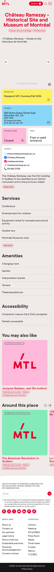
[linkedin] (24, 511)
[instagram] (9, 511)
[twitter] (14, 511)
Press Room (34, 535)
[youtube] (19, 511)
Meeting (32, 528)
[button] (49, 84)
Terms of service (10, 539)
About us (6, 524)
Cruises (31, 547)
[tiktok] (34, 511)
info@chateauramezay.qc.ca (21, 153)
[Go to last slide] (6, 62)
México (31, 550)
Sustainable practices (12, 543)
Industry (32, 524)
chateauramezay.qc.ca (18, 165)
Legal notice (8, 535)
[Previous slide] (45, 405)
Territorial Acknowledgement (11, 548)
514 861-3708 (13, 168)
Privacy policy (27, 569)
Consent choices (10, 553)
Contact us (7, 528)
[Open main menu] (50, 3)
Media (31, 539)
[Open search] (45, 4)
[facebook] (4, 511)
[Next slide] (48, 62)
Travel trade (34, 543)
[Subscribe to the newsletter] (49, 494)
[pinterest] (29, 511)
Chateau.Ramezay (16, 157)
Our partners (8, 532)
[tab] (19, 83)
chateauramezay (15, 161)
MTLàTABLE (34, 532)
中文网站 (32, 554)
